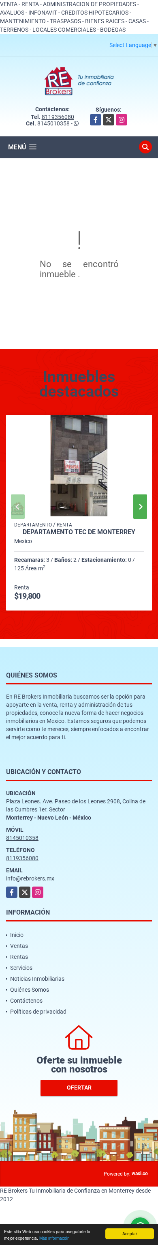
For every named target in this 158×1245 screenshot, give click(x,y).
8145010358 (53, 123)
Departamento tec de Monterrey (79, 532)
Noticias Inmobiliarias (37, 978)
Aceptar (129, 1233)
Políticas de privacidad (38, 1011)
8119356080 (58, 117)
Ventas (19, 946)
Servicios (21, 967)
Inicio (16, 935)
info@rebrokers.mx (30, 878)
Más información (54, 1238)
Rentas (19, 957)
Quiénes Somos (29, 989)
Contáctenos (26, 1000)
